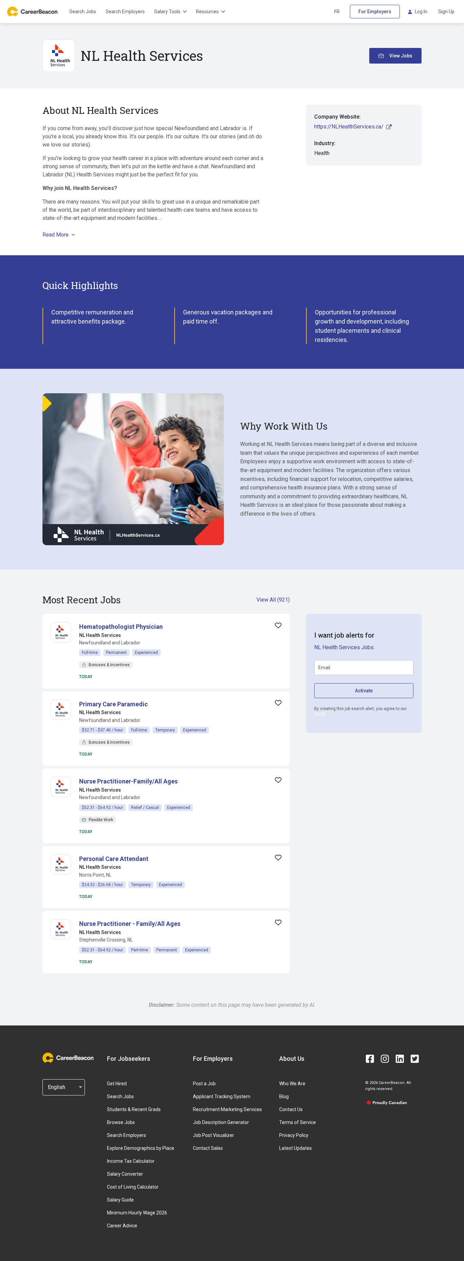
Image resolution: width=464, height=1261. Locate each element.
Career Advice (122, 1225)
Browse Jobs (121, 1122)
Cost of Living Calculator (133, 1187)
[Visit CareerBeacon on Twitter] (415, 1059)
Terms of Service (297, 1122)
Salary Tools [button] (167, 11)
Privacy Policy (293, 1135)
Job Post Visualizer (213, 1135)
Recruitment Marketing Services (227, 1109)
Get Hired (117, 1083)
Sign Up (446, 11)
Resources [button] (207, 11)
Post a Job (204, 1083)
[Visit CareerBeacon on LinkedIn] (400, 1059)
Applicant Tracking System (221, 1096)
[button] (121, 626)
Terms (320, 713)
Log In (421, 11)
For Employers (374, 11)
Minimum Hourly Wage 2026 (137, 1212)
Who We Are (292, 1083)
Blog (284, 1096)
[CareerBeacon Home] (33, 11)
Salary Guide (120, 1200)
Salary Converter (125, 1174)
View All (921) (273, 600)
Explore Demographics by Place (140, 1148)
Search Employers (125, 11)
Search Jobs (82, 11)
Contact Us (291, 1109)
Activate (364, 690)
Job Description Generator (221, 1122)
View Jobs (400, 55)
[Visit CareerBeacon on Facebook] (370, 1059)
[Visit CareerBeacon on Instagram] (385, 1059)
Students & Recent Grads (134, 1109)
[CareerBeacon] (67, 1058)
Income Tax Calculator (131, 1161)
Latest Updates (295, 1148)
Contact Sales (208, 1148)
